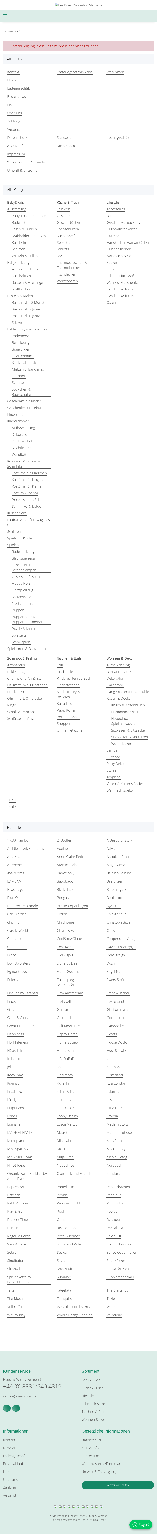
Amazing (13, 856)
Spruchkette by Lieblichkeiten (19, 1279)
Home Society (67, 1042)
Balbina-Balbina (119, 873)
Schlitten (14, 531)
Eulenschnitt (17, 979)
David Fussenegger (121, 947)
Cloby (111, 930)
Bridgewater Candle (22, 906)
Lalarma (113, 1091)
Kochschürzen (68, 229)
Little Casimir (67, 1107)
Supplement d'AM (120, 1277)
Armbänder (16, 665)
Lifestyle (88, 1395)
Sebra (11, 1252)
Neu (12, 800)
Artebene (14, 865)
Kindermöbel (22, 441)
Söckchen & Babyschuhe (21, 392)
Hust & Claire (117, 1050)
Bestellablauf (17, 96)
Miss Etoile (115, 1140)
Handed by (115, 1025)
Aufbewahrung (23, 427)
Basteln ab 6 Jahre (26, 316)
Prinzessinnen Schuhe (29, 499)
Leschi (111, 1099)
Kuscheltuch (21, 275)
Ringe (11, 705)
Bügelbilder (20, 349)
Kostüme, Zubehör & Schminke (23, 464)
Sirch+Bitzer (116, 1260)
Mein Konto (66, 145)
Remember (16, 1227)
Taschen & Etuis (94, 1411)
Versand (13, 129)
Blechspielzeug (23, 558)
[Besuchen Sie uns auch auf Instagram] (16, 1408)
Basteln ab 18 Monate (29, 302)
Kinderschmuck (24, 362)
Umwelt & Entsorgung (24, 170)
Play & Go (15, 1211)
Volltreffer (15, 1306)
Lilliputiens (15, 1107)
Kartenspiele (21, 596)
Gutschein (115, 235)
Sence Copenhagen (122, 1252)
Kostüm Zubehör (25, 493)
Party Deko (115, 763)
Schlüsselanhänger (22, 718)
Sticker (17, 322)
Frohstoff (64, 1001)
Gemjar (62, 1009)
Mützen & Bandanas (28, 369)
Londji (12, 1116)
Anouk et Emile (118, 856)
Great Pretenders (20, 1025)
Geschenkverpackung (123, 222)
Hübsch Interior (19, 1050)
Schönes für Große (121, 275)
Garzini (12, 1009)
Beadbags (15, 889)
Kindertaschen (68, 685)
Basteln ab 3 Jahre (26, 309)
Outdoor (18, 376)
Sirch (61, 1260)
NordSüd (114, 1165)
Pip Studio (115, 1203)
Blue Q (12, 897)
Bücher (112, 215)
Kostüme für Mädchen (29, 473)
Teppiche (114, 777)
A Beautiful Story (119, 840)
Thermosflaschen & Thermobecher (72, 265)
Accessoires (116, 209)
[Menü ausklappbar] (5, 16)
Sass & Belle (16, 1244)
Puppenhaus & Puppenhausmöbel (27, 619)
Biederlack (65, 889)
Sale (12, 806)
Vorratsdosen (67, 281)
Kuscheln (19, 242)
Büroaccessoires (119, 671)
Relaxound (115, 1219)
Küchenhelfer (67, 235)
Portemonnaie (68, 717)
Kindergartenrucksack (74, 678)
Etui (60, 665)
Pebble (62, 1195)
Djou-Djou (65, 955)
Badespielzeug (23, 551)
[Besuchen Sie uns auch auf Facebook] (7, 1408)
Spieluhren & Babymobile (27, 648)
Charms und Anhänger (25, 678)
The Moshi (15, 1298)
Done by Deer (68, 963)
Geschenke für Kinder (24, 401)
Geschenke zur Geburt (25, 407)
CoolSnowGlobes (70, 938)
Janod (111, 1058)
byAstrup (114, 906)
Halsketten (15, 691)
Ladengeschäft (18, 88)
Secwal (62, 1252)
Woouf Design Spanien (74, 1315)
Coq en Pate (17, 947)
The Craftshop (118, 1290)
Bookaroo (114, 897)
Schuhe (18, 382)
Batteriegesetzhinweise (74, 72)
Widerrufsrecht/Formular (26, 162)
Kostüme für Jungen (27, 479)
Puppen (18, 610)
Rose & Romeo (68, 1236)
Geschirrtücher (68, 222)
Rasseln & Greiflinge (27, 282)
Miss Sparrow (17, 1148)
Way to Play (16, 1315)
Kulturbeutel (66, 703)
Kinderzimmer (18, 421)
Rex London (66, 1227)
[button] (119, 15)
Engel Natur (116, 971)
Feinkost (63, 209)
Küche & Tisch (93, 1388)
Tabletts (63, 249)
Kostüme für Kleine (26, 486)
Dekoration (20, 434)
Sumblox (64, 1277)
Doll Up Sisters (18, 963)
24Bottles (64, 840)
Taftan (12, 1290)
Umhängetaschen (71, 730)
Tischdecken (66, 274)
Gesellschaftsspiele (26, 576)
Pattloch (13, 1195)
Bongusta (64, 897)
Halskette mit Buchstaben (27, 685)
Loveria (112, 1116)
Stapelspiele (21, 642)
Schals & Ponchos (21, 711)
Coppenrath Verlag (121, 938)
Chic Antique (117, 914)
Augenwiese (116, 865)
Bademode (20, 336)
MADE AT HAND (19, 1132)
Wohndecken (121, 743)
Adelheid (64, 848)
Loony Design (67, 1116)
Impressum (16, 154)
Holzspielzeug (22, 590)
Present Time (17, 1219)
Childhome (65, 922)
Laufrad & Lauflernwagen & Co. (28, 522)
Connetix (14, 938)
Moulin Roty (116, 1148)
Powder (113, 1211)
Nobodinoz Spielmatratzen (123, 721)
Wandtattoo (21, 454)
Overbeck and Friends (74, 1173)
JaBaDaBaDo (67, 1058)
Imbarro (13, 1058)
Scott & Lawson (119, 1244)
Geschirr (63, 215)
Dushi (111, 963)
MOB (61, 1148)
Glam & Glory (17, 1017)
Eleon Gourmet (69, 971)
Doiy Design (116, 955)
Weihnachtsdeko (120, 790)
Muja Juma (65, 1157)
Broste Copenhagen (72, 906)
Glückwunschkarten (122, 229)
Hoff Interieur (18, 1042)
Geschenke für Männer (125, 295)
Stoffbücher (21, 289)
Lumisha (13, 1124)
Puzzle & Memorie (26, 628)
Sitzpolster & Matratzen (129, 737)
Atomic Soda (67, 865)
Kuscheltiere (16, 513)
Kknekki (63, 1083)
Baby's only (65, 873)
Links (11, 104)
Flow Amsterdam (70, 993)
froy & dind (115, 1001)
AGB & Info (16, 145)
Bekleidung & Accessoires (27, 329)
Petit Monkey (17, 1203)
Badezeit (18, 222)
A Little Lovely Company (25, 848)
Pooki (61, 1211)
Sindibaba (15, 1260)
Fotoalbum (115, 269)
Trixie (111, 1298)
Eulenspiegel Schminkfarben (69, 982)
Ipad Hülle (65, 671)
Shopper (63, 723)
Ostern (112, 302)
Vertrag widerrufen (118, 1485)
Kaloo (61, 1066)
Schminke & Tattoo (26, 506)
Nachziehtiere (23, 603)
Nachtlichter (21, 447)
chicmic (13, 922)
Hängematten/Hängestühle (128, 691)
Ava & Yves (15, 873)
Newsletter (15, 80)
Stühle (112, 770)
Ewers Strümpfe (119, 979)
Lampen (113, 750)
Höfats (112, 1034)
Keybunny (15, 1075)
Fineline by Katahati (22, 993)
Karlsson (113, 1066)
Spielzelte (19, 635)
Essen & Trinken (24, 229)
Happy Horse (67, 1034)
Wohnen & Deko (95, 1419)
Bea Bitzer (114, 881)
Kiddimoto (65, 1075)
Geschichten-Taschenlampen (24, 567)
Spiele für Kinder (20, 538)
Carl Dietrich (17, 914)
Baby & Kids (91, 1380)
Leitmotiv (64, 1099)
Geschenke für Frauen (124, 289)
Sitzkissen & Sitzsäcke (128, 730)
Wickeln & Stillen (25, 255)
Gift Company (117, 1009)
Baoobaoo (65, 881)
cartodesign (73, 1520)
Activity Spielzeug (25, 269)
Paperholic (65, 1186)
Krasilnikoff (15, 1091)
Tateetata (64, 1290)
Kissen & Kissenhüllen (128, 705)
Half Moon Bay (68, 1025)
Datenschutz (17, 137)
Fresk (11, 1001)
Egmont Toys (17, 971)
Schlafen (18, 249)
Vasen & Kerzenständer (125, 783)
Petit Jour (114, 1195)
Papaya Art (15, 1186)
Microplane (16, 1140)
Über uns (14, 113)
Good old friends (120, 1017)
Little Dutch (116, 1107)
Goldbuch (64, 1017)
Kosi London (116, 1083)
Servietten (65, 242)
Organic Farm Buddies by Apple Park (27, 1176)
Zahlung (13, 121)
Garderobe (115, 685)
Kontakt (13, 72)
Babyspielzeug (18, 262)
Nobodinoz (65, 1165)
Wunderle (114, 1315)
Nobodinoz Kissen (125, 711)
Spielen (13, 545)
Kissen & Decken (120, 698)
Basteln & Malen (20, 295)
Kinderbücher (18, 414)
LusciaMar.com (69, 1124)
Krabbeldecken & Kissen (31, 235)
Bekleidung (20, 342)
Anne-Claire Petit (70, 856)
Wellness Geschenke (123, 282)
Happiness (15, 1034)
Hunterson (65, 1050)
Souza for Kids (118, 1268)
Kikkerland (115, 1075)
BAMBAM (14, 881)
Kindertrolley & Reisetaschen (68, 694)
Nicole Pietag (117, 1157)
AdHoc (112, 848)
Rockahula (115, 1227)
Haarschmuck (23, 356)
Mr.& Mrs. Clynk (19, 1157)
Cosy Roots (65, 947)
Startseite (64, 137)
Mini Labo (64, 1140)
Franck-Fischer (118, 993)
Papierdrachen (118, 1186)
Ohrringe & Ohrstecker (25, 698)
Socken (112, 262)
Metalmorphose (119, 1132)
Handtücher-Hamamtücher (128, 242)
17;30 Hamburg (19, 840)
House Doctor (118, 1042)
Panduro (113, 1173)
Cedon (62, 914)
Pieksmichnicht (68, 1203)
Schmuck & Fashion (97, 1403)
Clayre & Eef (66, 930)
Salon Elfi (114, 1236)
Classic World (17, 930)
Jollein (11, 1066)
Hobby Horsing (23, 583)
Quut (61, 1219)
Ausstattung (16, 209)
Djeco (11, 955)
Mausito (63, 1132)
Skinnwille (15, 1268)
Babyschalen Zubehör (29, 215)
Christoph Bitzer (119, 922)
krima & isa (65, 1091)
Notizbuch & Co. (119, 255)
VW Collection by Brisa (74, 1306)
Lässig (11, 1099)
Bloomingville (117, 889)
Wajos (111, 1306)
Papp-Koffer (66, 710)
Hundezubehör (119, 249)
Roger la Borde (19, 1236)
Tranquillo (64, 1298)
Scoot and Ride (69, 1244)
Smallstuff (64, 1268)
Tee (59, 255)
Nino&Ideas (16, 1165)
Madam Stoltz (117, 1124)
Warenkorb (115, 72)
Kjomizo (13, 1083)
